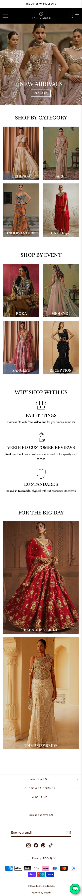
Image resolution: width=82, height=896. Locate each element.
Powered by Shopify (41, 892)
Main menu (40, 779)
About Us (40, 797)
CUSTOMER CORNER (40, 788)
